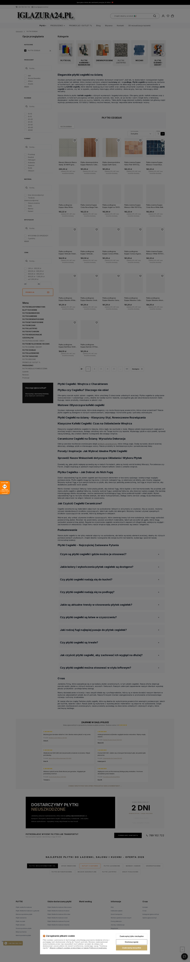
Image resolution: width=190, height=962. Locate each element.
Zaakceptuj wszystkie (131, 948)
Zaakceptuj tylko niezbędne (132, 936)
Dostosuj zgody (131, 942)
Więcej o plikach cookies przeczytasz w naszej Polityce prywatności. (78, 948)
